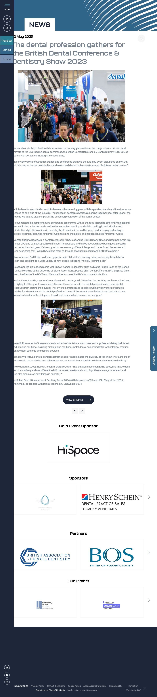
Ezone (7, 59)
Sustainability (115, 686)
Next (149, 497)
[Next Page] (82, 411)
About (59, 679)
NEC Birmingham (109, 648)
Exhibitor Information (66, 654)
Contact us (61, 675)
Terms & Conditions (56, 686)
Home (10, 19)
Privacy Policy (37, 686)
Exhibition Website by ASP (133, 688)
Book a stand (62, 662)
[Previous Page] (75, 411)
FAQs (58, 670)
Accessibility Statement (94, 686)
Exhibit (7, 49)
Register (7, 40)
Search (10, 28)
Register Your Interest (66, 658)
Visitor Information (65, 650)
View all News (75, 399)
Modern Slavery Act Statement (82, 690)
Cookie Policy (74, 686)
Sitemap (60, 683)
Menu (7, 9)
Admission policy (64, 666)
